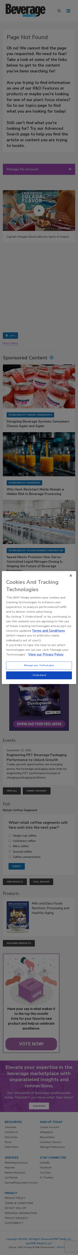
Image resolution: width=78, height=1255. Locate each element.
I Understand (39, 675)
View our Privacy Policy (46, 654)
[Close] (71, 575)
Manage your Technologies (39, 665)
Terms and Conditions (48, 631)
